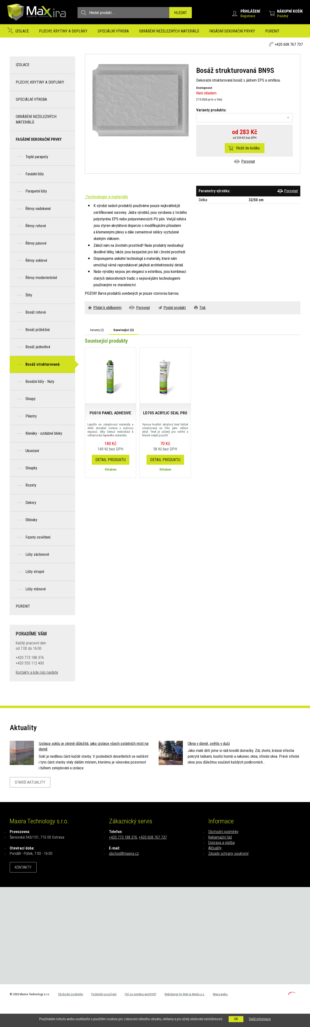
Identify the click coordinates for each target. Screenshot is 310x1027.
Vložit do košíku (248, 148)
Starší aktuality (30, 782)
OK (236, 1019)
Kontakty (23, 867)
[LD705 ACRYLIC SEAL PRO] (165, 375)
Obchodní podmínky (223, 831)
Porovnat (248, 161)
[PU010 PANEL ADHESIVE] (110, 375)
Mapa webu (220, 994)
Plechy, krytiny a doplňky (63, 31)
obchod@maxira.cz (124, 853)
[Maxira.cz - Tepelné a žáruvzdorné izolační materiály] (36, 23)
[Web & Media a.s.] (292, 993)
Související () (123, 330)
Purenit (272, 31)
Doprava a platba (221, 842)
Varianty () (97, 330)
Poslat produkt (174, 307)
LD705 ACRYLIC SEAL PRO (165, 412)
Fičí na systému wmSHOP (140, 994)
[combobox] (244, 117)
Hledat (180, 12)
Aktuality (215, 848)
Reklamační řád (220, 837)
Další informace (260, 1019)
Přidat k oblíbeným (107, 307)
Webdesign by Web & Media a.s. (184, 994)
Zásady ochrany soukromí (228, 853)
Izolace (22, 31)
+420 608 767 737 (289, 44)
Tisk (202, 307)
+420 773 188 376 (123, 837)
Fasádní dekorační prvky (232, 31)
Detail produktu (110, 459)
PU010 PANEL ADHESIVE (110, 412)
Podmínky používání (103, 994)
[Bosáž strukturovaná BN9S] (140, 100)
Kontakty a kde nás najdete (37, 672)
